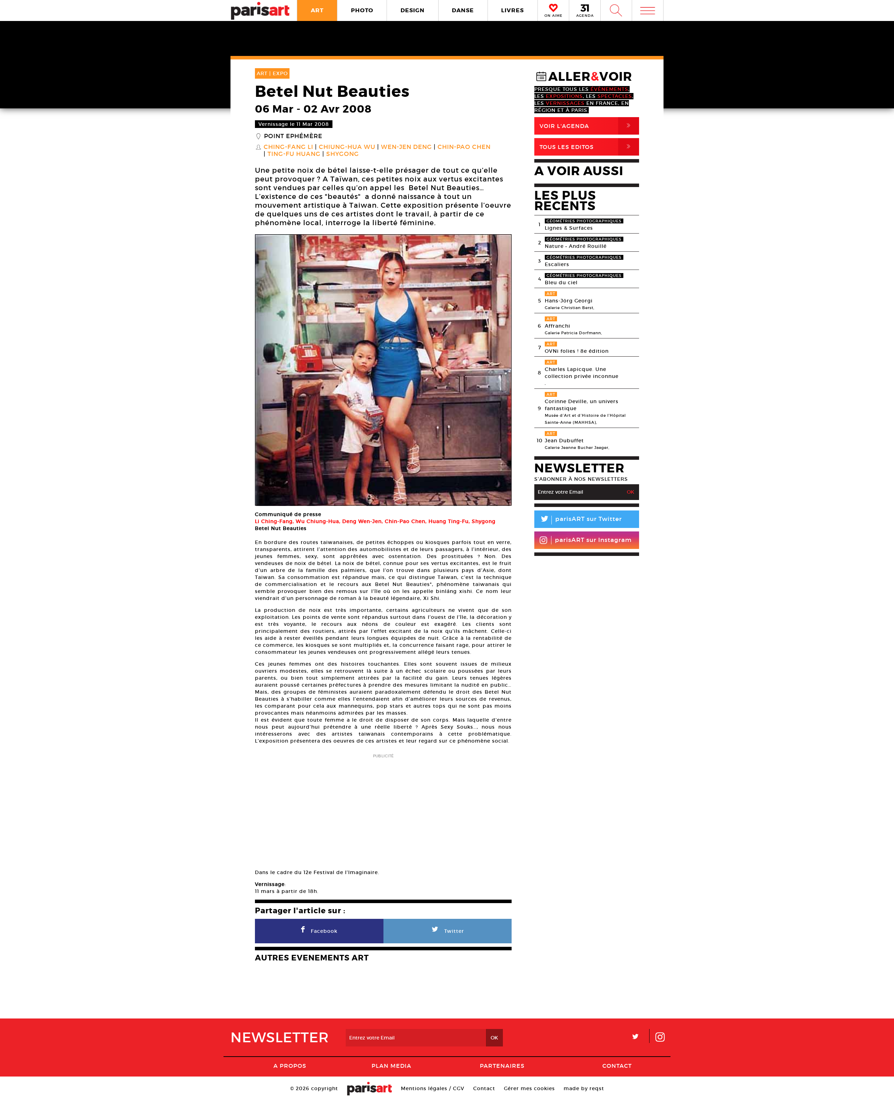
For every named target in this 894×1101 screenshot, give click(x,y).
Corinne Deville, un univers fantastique (581, 405)
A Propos (289, 1065)
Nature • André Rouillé (576, 246)
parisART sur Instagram (593, 540)
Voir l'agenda (586, 126)
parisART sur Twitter (581, 520)
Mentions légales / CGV (432, 1088)
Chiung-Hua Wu (347, 147)
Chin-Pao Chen (464, 147)
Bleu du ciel (561, 282)
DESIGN (413, 10)
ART (317, 10)
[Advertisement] (383, 809)
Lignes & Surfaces (569, 228)
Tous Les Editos (586, 147)
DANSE (463, 10)
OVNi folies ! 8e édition (577, 351)
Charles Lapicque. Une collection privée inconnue (581, 372)
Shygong (342, 154)
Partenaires (502, 1065)
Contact (617, 1065)
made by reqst (584, 1088)
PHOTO (362, 10)
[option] (383, 370)
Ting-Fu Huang (294, 154)
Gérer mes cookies (529, 1088)
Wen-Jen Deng (406, 147)
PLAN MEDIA (391, 1065)
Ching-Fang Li (288, 147)
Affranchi (557, 326)
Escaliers (557, 264)
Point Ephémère (293, 136)
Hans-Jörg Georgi (569, 301)
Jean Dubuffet (564, 440)
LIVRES (512, 10)
